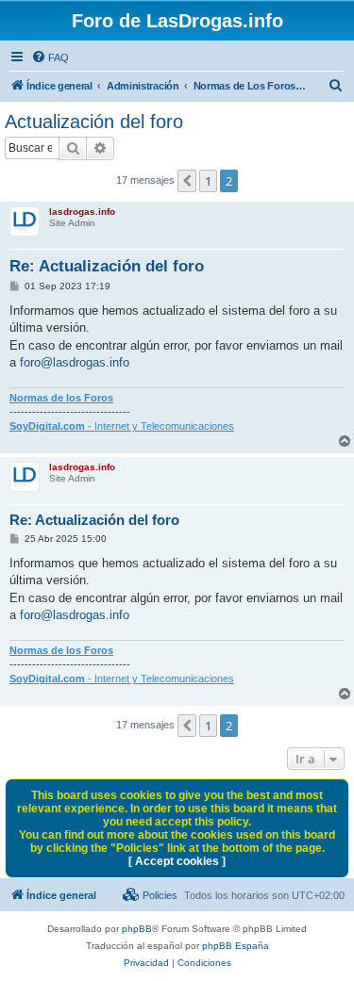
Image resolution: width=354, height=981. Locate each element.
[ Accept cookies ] (177, 861)
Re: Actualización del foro (106, 266)
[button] (186, 181)
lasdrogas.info (82, 211)
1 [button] (208, 180)
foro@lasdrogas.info (74, 362)
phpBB (137, 929)
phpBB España (235, 945)
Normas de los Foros (61, 397)
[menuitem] (50, 57)
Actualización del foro (94, 121)
